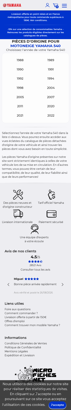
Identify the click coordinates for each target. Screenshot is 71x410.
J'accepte (57, 405)
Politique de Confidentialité (23, 347)
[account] (48, 5)
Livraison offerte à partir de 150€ (26, 317)
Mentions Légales (16, 351)
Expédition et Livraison (20, 355)
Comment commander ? (21, 313)
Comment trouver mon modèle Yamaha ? (32, 325)
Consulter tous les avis (35, 269)
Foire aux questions (18, 309)
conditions (41, 20)
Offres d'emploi (15, 321)
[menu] (64, 5)
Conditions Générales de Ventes (26, 343)
